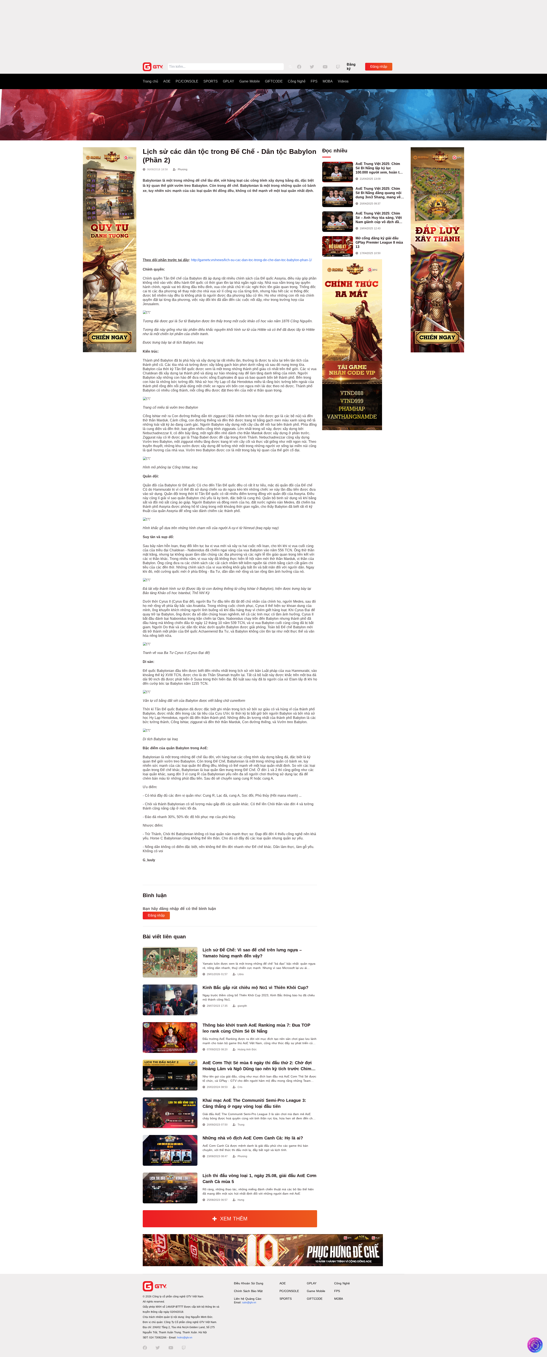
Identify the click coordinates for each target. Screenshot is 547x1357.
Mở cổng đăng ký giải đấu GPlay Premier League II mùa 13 (379, 242)
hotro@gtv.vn (184, 1337)
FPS (314, 81)
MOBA (328, 81)
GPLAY (228, 81)
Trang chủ (150, 81)
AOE (167, 81)
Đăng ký (351, 67)
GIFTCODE (274, 81)
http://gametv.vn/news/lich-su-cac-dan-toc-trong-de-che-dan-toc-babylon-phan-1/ (251, 260)
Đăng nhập (378, 66)
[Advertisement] (273, 30)
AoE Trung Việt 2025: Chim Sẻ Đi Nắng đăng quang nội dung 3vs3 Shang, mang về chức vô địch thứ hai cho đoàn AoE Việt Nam (378, 193)
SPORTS (210, 81)
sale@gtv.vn (249, 1302)
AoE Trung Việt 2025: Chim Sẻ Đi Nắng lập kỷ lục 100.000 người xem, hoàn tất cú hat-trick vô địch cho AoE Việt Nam (379, 168)
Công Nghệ (297, 81)
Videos (343, 81)
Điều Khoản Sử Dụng (248, 1283)
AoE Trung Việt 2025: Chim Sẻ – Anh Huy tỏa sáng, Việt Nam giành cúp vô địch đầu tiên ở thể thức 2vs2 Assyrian (380, 218)
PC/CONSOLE (187, 81)
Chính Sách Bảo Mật (248, 1291)
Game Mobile (249, 81)
